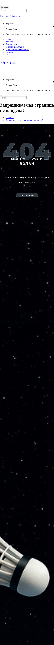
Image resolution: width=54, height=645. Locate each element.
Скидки (9, 52)
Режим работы (13, 44)
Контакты (10, 41)
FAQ (8, 54)
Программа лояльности (17, 49)
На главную (27, 195)
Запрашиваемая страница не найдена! (24, 120)
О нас (8, 39)
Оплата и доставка (15, 47)
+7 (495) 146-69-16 (9, 63)
